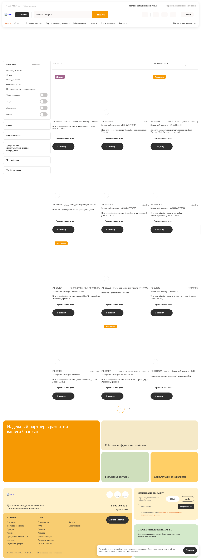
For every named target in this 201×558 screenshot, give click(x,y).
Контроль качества (46, 540)
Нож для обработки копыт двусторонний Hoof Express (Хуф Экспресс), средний (171, 131)
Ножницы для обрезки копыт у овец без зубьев (73, 209)
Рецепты (123, 23)
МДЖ (172, 499)
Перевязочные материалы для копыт (21, 89)
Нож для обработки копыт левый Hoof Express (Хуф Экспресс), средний (124, 380)
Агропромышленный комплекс (27, 32)
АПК (187, 499)
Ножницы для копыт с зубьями (115, 293)
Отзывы (41, 529)
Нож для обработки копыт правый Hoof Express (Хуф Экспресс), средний (76, 297)
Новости (93, 23)
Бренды (10, 529)
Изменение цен (45, 536)
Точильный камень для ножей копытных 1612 (171, 376)
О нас (17, 23)
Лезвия (9, 75)
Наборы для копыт (14, 70)
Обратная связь (30, 6)
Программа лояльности (17, 536)
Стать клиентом (108, 23)
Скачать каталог (116, 520)
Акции (8, 23)
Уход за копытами (51, 32)
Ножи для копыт (13, 80)
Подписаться (186, 506)
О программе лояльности (184, 23)
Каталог (72, 522)
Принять (190, 550)
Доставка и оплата (34, 23)
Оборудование (79, 23)
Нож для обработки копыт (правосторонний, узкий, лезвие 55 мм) (174, 297)
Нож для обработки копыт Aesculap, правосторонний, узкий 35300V (166, 214)
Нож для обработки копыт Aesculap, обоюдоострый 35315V (124, 131)
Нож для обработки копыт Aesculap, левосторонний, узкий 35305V (124, 214)
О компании (43, 522)
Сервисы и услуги (15, 543)
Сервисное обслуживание (57, 23)
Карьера (41, 533)
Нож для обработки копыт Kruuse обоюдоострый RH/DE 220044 (73, 127)
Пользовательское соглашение (49, 553)
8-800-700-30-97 (13, 6)
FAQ (40, 526)
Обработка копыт (13, 84)
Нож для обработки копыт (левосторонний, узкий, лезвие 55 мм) (74, 380)
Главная (6, 32)
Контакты (11, 522)
